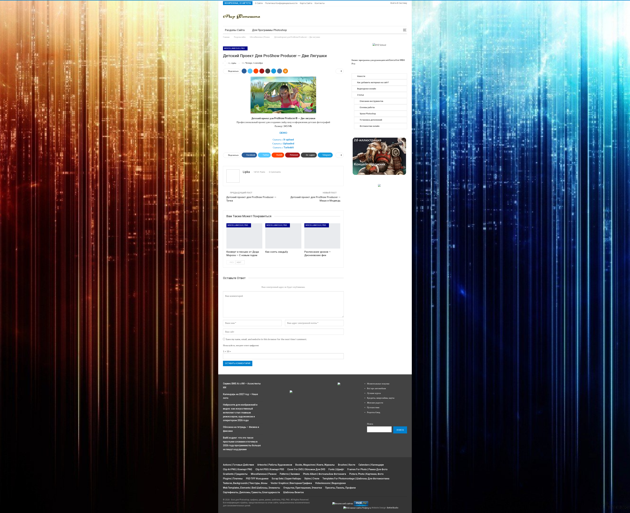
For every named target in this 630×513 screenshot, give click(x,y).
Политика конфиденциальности (281, 3)
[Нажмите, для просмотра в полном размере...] (283, 94)
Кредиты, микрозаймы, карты (380, 398)
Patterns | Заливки (290, 474)
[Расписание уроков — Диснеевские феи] (322, 235)
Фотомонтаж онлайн (369, 126)
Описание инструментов (371, 101)
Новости (361, 76)
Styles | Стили (311, 478)
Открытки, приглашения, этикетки (302, 487)
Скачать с (283, 139)
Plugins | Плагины (233, 478)
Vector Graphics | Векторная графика (291, 483)
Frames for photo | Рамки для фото (367, 469)
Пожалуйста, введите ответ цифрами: (241, 345)
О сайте (259, 3)
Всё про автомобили (376, 388)
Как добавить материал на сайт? (373, 82)
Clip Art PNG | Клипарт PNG (237, 469)
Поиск (370, 423)
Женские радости (375, 402)
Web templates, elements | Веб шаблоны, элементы (251, 487)
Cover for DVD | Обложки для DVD (306, 469)
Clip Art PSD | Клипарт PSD (269, 469)
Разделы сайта (235, 30)
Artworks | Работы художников (274, 464)
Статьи (360, 95)
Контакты (320, 3)
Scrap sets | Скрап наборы (286, 478)
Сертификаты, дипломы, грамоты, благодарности (251, 492)
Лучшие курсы (374, 393)
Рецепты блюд (373, 412)
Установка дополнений (371, 120)
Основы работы (367, 107)
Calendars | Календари (371, 464)
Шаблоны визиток (293, 492)
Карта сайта (306, 3)
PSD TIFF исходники (257, 478)
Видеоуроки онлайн (366, 89)
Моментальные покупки (378, 383)
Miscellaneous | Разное (236, 48)
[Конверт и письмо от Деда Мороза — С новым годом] (244, 235)
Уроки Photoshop (368, 114)
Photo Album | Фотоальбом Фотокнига (324, 474)
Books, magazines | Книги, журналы (315, 464)
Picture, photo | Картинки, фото (366, 474)
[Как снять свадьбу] (283, 235)
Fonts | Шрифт (336, 469)
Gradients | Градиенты (235, 474)
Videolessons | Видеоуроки (330, 483)
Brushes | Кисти (346, 464)
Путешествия (373, 407)
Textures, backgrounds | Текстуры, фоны (245, 483)
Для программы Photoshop (269, 30)
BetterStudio (392, 508)
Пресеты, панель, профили (340, 487)
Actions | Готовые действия (238, 464)
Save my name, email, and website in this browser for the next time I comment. (266, 339)
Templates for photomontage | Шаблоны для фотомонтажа (356, 478)
